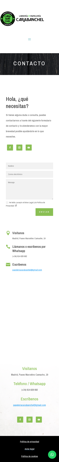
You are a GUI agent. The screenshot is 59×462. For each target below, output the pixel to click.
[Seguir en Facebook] (10, 148)
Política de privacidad (29, 441)
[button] (52, 455)
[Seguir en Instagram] (19, 148)
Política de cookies (29, 456)
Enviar (44, 212)
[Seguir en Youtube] (29, 148)
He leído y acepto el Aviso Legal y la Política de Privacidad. (25, 204)
